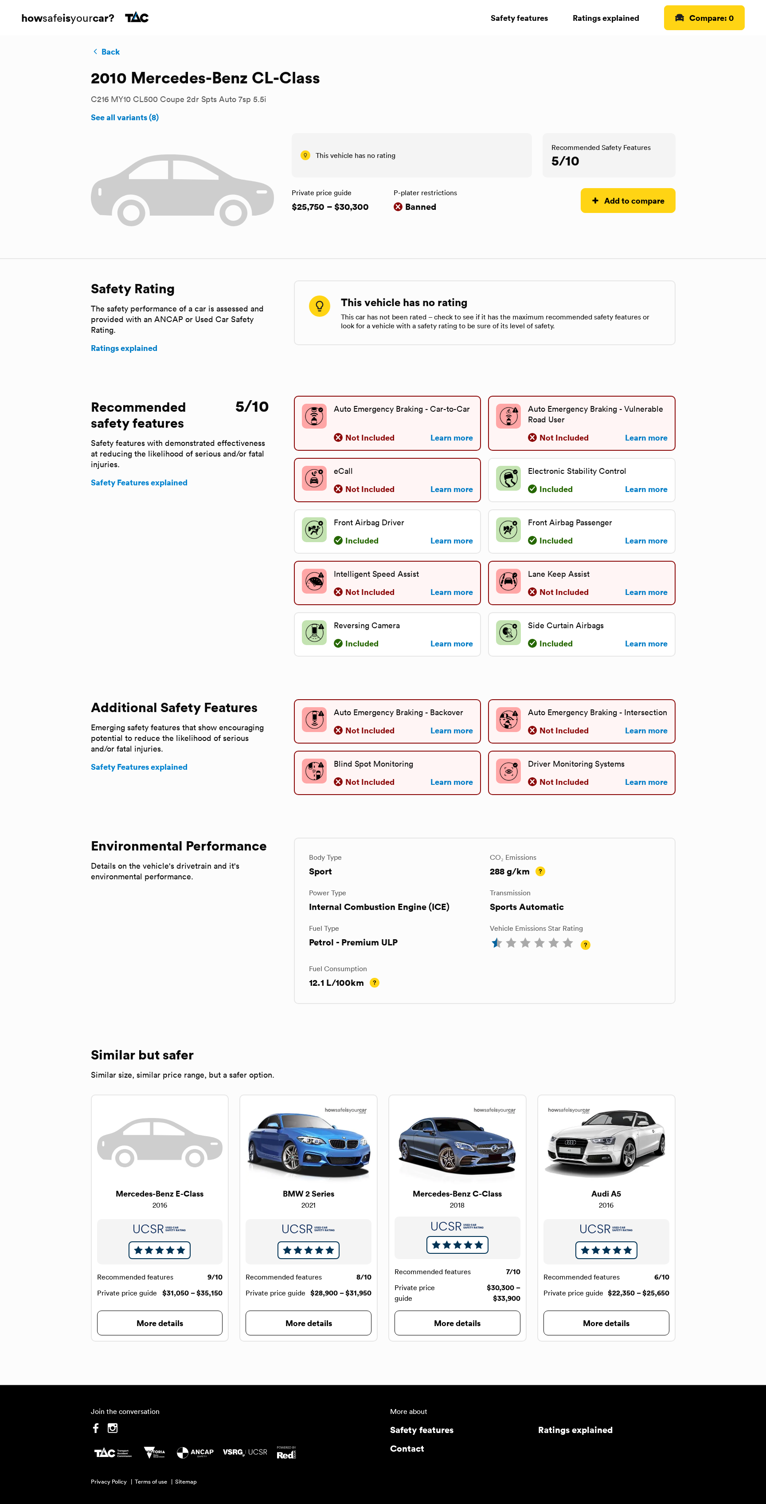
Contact (407, 1448)
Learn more (451, 437)
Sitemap (186, 1481)
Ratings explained (606, 17)
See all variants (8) (125, 117)
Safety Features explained (139, 482)
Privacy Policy (109, 1481)
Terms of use (151, 1481)
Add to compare (634, 200)
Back (111, 51)
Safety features (519, 17)
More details (160, 1322)
